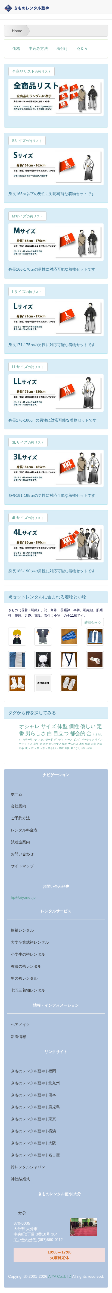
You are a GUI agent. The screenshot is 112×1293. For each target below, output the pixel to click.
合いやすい (55, 744)
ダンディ (59, 739)
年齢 (87, 744)
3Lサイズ (28, 442)
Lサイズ (27, 291)
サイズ (48, 726)
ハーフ (68, 739)
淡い (27, 748)
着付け (62, 49)
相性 (67, 748)
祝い (84, 748)
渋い (33, 748)
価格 (16, 49)
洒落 (99, 744)
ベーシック (88, 739)
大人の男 (73, 744)
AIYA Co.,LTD (59, 1276)
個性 (74, 726)
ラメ (29, 744)
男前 (61, 748)
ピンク (77, 739)
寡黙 (81, 744)
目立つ (61, 733)
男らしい (53, 748)
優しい (88, 726)
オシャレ (29, 726)
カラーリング (30, 739)
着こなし (75, 748)
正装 (93, 744)
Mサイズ (27, 216)
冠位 (45, 744)
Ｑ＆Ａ (82, 49)
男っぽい (42, 748)
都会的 (77, 733)
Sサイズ (27, 140)
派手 (21, 748)
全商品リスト (31, 71)
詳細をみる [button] (93, 622)
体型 (62, 726)
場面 (64, 744)
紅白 (90, 748)
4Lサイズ (28, 518)
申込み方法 (38, 49)
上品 (35, 744)
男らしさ (35, 733)
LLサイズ (28, 367)
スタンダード (45, 739)
